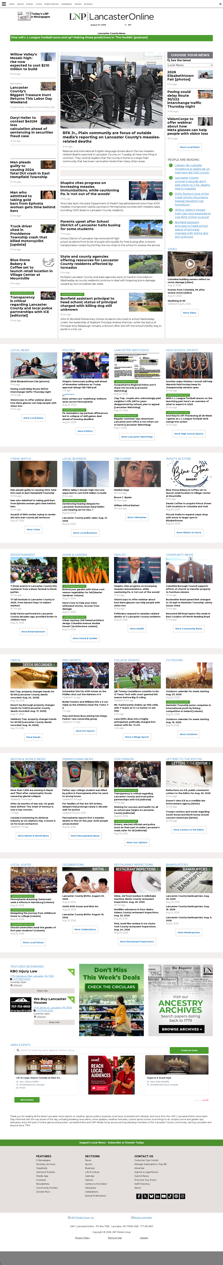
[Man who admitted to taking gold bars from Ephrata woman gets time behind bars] (48, 195)
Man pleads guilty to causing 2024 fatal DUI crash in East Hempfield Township (30, 169)
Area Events (20, 1045)
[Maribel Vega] (137, 474)
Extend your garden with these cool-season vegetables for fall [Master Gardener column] (83, 592)
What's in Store (178, 458)
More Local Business (85, 532)
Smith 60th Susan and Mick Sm (80, 906)
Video (172, 249)
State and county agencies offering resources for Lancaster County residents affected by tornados (89, 262)
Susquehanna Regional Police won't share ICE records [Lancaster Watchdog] (135, 387)
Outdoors (174, 660)
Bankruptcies (177, 864)
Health (119, 554)
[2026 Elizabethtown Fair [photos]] (205, 74)
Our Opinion (124, 759)
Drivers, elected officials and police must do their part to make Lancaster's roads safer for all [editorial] (137, 827)
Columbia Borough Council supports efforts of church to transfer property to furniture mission (188, 589)
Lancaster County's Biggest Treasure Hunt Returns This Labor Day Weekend (31, 94)
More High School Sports (188, 433)
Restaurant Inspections (133, 864)
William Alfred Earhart (126, 505)
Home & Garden (75, 554)
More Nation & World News (33, 835)
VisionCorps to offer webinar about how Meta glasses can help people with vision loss (33, 403)
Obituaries (122, 458)
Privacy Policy (82, 1238)
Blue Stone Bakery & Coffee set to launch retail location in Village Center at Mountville (31, 269)
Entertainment (23, 554)
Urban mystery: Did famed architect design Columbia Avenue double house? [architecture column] (83, 623)
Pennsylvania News (78, 759)
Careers (144, 1238)
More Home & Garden (85, 638)
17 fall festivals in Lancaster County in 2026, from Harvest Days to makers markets (32, 602)
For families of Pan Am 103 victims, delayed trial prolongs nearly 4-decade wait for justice (84, 806)
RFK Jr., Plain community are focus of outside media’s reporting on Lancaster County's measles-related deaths (111, 137)
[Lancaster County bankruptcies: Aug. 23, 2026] (189, 880)
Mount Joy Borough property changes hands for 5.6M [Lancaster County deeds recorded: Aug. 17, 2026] (32, 708)
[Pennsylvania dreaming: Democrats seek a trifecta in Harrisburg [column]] (33, 880)
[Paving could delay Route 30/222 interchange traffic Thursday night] (205, 94)
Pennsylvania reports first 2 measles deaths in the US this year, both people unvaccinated (85, 820)
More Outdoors (189, 734)
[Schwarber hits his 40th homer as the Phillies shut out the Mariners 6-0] (85, 675)
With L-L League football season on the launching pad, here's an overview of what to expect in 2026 (189, 401)
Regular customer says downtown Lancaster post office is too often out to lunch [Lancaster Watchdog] (136, 421)
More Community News (188, 628)
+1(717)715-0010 (44, 1010)
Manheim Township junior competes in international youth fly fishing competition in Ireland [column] (188, 708)
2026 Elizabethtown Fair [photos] (180, 75)
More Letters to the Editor (189, 829)
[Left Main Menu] (4, 4)
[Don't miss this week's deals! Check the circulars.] (111, 1000)
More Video (189, 312)
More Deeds (33, 737)
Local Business (74, 458)
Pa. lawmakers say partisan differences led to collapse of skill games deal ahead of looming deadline (85, 416)
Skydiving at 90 (176, 300)
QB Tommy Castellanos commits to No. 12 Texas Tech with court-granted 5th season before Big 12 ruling (136, 694)
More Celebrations (85, 929)
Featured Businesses (27, 966)
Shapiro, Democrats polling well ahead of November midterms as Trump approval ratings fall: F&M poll (84, 384)
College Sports (126, 660)
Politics (69, 350)
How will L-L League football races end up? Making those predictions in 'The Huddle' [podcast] (79, 37)
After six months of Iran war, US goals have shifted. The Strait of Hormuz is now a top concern (32, 806)
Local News (20, 350)
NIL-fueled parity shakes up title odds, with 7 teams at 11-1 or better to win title (136, 708)
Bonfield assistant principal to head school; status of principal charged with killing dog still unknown (88, 304)
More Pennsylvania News (85, 835)
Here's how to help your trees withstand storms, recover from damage (80, 606)
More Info (42, 990)
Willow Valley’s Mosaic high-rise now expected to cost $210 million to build (193, 213)
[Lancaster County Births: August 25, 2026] (85, 880)
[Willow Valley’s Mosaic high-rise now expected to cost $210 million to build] (48, 57)
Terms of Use (115, 1238)
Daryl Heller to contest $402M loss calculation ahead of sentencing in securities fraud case (31, 127)
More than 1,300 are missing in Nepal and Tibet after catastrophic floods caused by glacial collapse (31, 793)
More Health (137, 628)
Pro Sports (72, 660)
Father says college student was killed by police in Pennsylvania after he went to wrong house (85, 793)
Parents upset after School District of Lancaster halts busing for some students (90, 225)
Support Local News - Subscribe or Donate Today (111, 1142)
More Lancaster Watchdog (137, 436)
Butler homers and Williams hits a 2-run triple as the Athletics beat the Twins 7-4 (85, 704)
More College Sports (137, 737)
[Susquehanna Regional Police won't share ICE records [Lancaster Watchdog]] (137, 365)
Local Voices (21, 864)
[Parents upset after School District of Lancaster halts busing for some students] (146, 229)
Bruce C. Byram (123, 497)
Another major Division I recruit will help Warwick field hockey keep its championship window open (189, 384)
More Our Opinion (137, 842)
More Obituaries (137, 517)
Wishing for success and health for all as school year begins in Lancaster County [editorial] (136, 810)
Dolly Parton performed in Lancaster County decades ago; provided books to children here (33, 616)
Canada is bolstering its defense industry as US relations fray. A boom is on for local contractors (33, 820)
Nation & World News (28, 759)
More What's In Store (189, 532)
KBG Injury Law (23, 971)
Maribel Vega (121, 490)
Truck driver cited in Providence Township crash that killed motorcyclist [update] (28, 235)
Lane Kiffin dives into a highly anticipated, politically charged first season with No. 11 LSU (134, 722)
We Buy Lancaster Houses (50, 1001)
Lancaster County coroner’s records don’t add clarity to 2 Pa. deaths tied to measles (192, 183)
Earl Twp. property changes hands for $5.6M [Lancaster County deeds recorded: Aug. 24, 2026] (32, 694)
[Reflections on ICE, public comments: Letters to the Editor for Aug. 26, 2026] (189, 774)
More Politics (85, 431)
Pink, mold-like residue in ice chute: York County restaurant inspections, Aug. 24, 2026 (135, 926)
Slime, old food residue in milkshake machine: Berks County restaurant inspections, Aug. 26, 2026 (135, 899)
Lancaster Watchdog (131, 350)
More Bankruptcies (189, 932)
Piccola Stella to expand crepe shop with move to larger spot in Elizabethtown (187, 517)
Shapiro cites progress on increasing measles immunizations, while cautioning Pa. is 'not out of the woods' (89, 188)
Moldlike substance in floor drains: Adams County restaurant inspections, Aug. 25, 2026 (136, 912)
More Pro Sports (85, 731)
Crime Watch (21, 458)
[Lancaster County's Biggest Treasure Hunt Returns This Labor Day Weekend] (48, 86)
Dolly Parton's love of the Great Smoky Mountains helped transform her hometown (192, 199)
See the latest (181, 60)
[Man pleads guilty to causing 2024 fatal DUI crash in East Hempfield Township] (48, 164)
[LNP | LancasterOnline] (111, 16)
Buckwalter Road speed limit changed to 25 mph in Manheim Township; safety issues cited (189, 602)
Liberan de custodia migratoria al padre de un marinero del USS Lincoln (192, 169)
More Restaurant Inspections (137, 941)
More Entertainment (33, 631)
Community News (179, 554)
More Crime (33, 529)
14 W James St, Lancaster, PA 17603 (53, 1007)
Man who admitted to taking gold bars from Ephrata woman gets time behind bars (32, 201)
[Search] (220, 4)
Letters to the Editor (184, 759)
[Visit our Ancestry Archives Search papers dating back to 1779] (180, 1000)
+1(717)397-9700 (21, 979)
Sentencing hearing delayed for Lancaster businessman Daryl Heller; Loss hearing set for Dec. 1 (83, 506)
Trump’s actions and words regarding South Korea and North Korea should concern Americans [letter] (187, 814)
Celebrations (73, 864)
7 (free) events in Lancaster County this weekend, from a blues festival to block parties (33, 589)
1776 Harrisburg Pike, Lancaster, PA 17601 (32, 976)
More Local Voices (33, 942)
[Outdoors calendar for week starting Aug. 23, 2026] (189, 675)
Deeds (15, 660)
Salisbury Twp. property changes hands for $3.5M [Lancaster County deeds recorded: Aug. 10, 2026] (33, 722)
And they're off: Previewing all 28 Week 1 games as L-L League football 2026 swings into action (189, 418)
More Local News (190, 147)
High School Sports (182, 350)
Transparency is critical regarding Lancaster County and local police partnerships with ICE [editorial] (31, 306)
